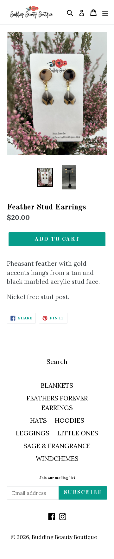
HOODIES (69, 420)
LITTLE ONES (77, 433)
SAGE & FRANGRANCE (57, 446)
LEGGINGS (32, 433)
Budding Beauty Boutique (64, 537)
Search (57, 361)
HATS (38, 420)
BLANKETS (57, 385)
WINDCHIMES (57, 458)
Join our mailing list (57, 478)
